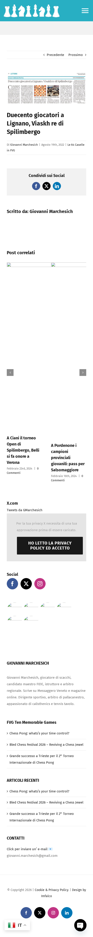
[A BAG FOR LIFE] (31, 608)
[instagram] (53, 912)
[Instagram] (40, 583)
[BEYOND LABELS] (47, 608)
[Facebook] (12, 583)
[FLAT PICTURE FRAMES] (14, 608)
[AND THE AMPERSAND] (64, 608)
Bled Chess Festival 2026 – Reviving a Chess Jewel (46, 745)
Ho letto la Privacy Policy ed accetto (50, 546)
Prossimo (75, 55)
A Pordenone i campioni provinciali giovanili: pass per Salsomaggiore (68, 457)
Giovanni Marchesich (24, 144)
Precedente (55, 55)
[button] (10, 372)
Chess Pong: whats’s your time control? (39, 733)
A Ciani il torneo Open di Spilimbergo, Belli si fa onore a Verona (23, 450)
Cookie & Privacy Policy (51, 890)
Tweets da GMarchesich (24, 510)
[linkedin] (66, 912)
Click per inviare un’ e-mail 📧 (30, 849)
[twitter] (39, 912)
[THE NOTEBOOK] (31, 622)
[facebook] (26, 912)
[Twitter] (26, 583)
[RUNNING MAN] (14, 622)
